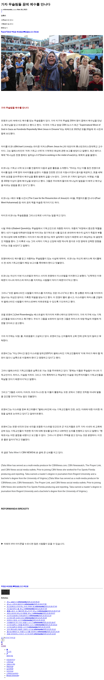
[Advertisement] (52, 566)
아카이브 (9, 671)
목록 (5, 592)
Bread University (12, 675)
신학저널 (9, 662)
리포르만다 (10, 660)
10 (14, 638)
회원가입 (9, 656)
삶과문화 (9, 669)
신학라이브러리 (12, 673)
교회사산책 (10, 664)
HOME (3, 646)
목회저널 (9, 666)
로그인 (8, 652)
